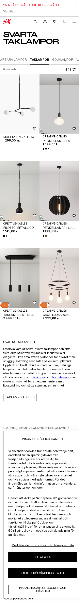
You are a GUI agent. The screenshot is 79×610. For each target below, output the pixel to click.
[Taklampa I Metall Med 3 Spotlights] (20, 278)
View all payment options (18, 598)
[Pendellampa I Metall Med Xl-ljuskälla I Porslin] (59, 104)
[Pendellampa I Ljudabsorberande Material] (59, 191)
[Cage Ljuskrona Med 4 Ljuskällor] (59, 278)
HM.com (9, 428)
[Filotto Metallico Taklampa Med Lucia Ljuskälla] (20, 191)
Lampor (37, 428)
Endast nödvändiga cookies (42, 573)
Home (23, 428)
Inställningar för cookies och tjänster (42, 589)
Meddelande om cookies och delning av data (43, 545)
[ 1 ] (68, 69)
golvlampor (37, 377)
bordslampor (61, 377)
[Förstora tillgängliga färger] (46, 149)
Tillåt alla (43, 557)
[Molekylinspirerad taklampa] (20, 104)
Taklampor (56, 428)
